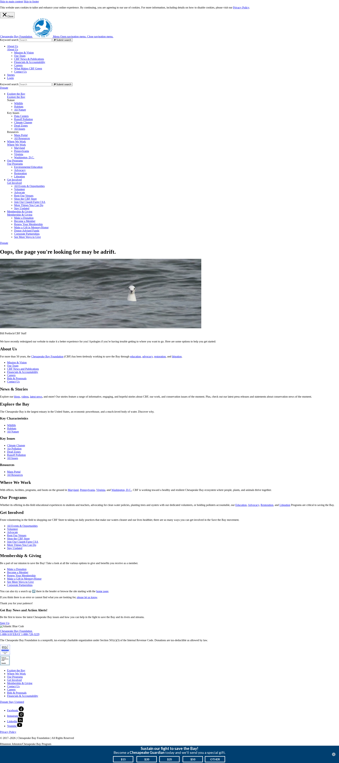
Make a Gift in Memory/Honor (31, 227)
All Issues (19, 128)
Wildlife (18, 103)
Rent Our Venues (23, 195)
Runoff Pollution (23, 119)
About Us (12, 49)
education (135, 356)
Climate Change (23, 122)
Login (10, 78)
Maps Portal (21, 135)
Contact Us (20, 71)
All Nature (20, 109)
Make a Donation (24, 217)
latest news (36, 396)
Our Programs (15, 163)
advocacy (147, 356)
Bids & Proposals (16, 378)
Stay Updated (21, 208)
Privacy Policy (241, 7)
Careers (18, 65)
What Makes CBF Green (28, 68)
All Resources (22, 138)
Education (241, 504)
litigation (177, 356)
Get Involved (14, 182)
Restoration (20, 173)
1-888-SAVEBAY (10, 634)
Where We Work (16, 144)
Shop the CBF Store (25, 198)
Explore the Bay (16, 96)
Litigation (19, 176)
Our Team (19, 55)
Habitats (18, 106)
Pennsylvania (21, 151)
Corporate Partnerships (27, 233)
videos (25, 396)
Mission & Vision (24, 52)
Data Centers (21, 116)
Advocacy (20, 170)
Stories (11, 74)
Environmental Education (28, 166)
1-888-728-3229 (30, 634)
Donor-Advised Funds (26, 230)
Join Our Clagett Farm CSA (29, 201)
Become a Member (24, 221)
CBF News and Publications (23, 368)
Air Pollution (14, 448)
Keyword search (9, 39)
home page (102, 591)
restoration (160, 356)
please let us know (87, 597)
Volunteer (19, 189)
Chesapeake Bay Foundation (47, 356)
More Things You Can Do (28, 205)
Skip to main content (11, 1)
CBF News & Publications (29, 58)
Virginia (18, 154)
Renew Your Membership (28, 224)
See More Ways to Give (27, 236)
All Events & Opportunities (29, 186)
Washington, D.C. (24, 157)
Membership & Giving (19, 214)
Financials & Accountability (29, 62)
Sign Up (4, 623)
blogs (17, 396)
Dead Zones (21, 125)
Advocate (19, 192)
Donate (4, 87)
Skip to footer (31, 1)
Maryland (19, 147)
